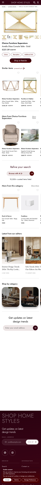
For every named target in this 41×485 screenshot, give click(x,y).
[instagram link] (12, 453)
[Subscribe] (35, 327)
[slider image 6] (37, 37)
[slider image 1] (9, 37)
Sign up (31, 442)
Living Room (12, 6)
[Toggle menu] (3, 2)
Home (4, 6)
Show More (34, 117)
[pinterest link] (5, 453)
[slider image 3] (20, 37)
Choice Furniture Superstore (15, 43)
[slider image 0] (4, 37)
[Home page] (20, 2)
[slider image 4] (26, 37)
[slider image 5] (31, 37)
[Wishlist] (37, 10)
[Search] (34, 2)
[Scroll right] (37, 23)
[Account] (38, 2)
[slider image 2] (15, 37)
